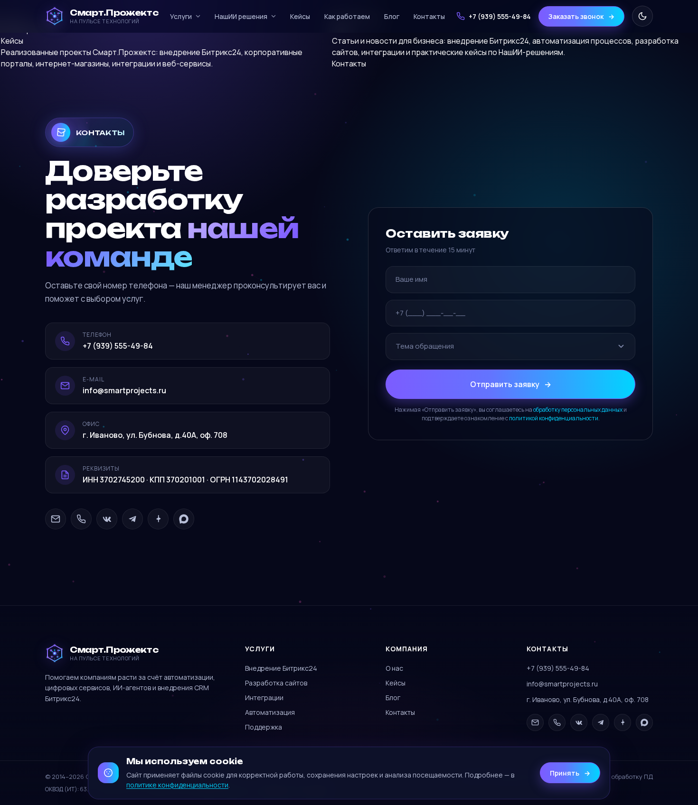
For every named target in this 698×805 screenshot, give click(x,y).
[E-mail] (55, 519)
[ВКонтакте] (106, 519)
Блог (391, 16)
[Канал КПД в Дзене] (158, 519)
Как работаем (347, 16)
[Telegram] (132, 519)
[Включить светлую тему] (642, 16)
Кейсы (300, 16)
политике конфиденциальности (177, 784)
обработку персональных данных (578, 409)
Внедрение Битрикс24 (281, 668)
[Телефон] (81, 519)
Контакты (429, 16)
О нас (394, 668)
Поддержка (263, 726)
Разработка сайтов (276, 682)
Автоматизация (270, 712)
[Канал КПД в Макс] (183, 519)
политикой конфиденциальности (553, 418)
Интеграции (264, 697)
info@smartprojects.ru (562, 683)
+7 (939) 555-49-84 (558, 668)
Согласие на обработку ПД (611, 776)
